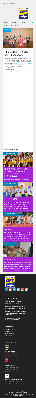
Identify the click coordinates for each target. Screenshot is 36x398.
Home (4, 1)
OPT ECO (17, 25)
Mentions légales (20, 391)
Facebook (10, 331)
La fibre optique (8, 25)
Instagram (11, 329)
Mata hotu (9, 259)
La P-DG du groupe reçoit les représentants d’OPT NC (13, 318)
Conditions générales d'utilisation (18, 392)
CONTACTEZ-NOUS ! (11, 342)
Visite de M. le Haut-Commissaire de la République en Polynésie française (15, 307)
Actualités (9, 1)
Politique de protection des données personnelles (18, 394)
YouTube (10, 333)
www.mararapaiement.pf (12, 379)
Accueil (6, 22)
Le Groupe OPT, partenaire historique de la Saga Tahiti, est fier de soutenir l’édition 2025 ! (15, 313)
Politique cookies (18, 395)
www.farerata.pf (10, 351)
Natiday (8, 229)
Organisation (21, 22)
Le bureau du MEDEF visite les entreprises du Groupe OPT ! (13, 302)
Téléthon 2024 (11, 199)
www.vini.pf (8, 365)
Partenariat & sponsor (16, 1)
